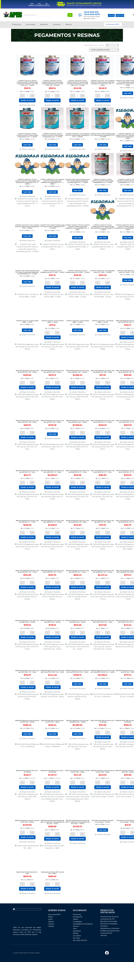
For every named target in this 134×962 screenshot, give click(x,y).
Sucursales (33, 24)
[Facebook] (107, 952)
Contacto (62, 24)
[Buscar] (70, 15)
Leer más (128, 93)
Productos (16, 24)
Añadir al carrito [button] (27, 100)
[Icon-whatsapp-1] (116, 952)
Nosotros (49, 24)
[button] (27, 105)
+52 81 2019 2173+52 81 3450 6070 (92, 13)
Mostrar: (101, 45)
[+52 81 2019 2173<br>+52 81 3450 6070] (80, 15)
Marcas (74, 24)
